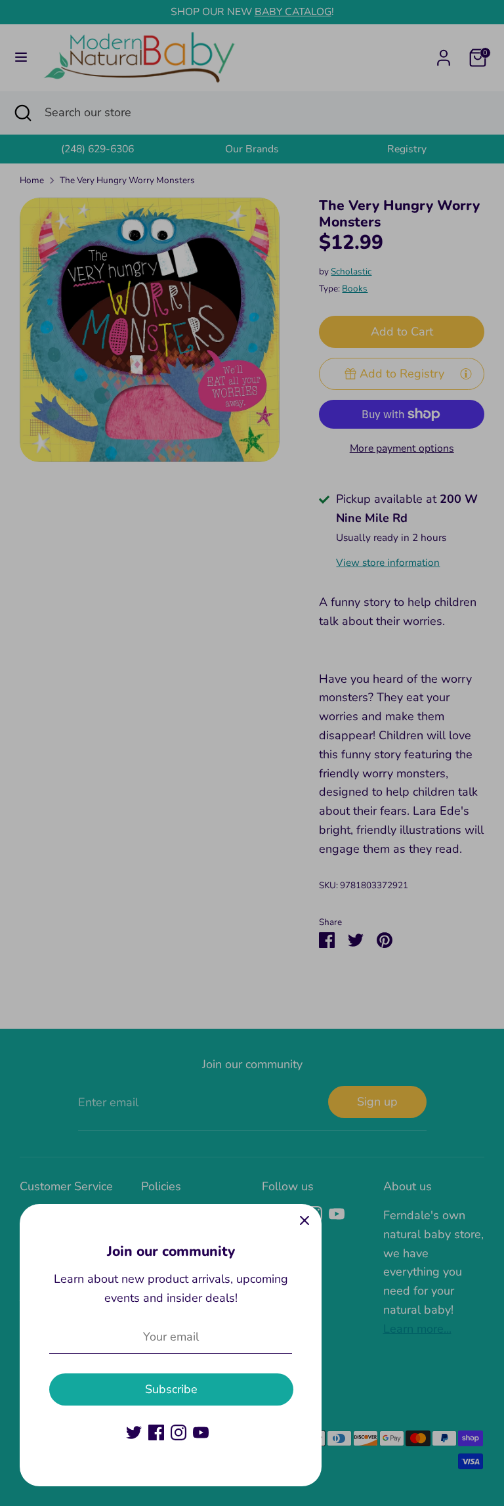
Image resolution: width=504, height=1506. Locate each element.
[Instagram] (178, 1432)
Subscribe (171, 1389)
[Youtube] (201, 1432)
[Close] (304, 1221)
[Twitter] (134, 1432)
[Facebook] (156, 1432)
